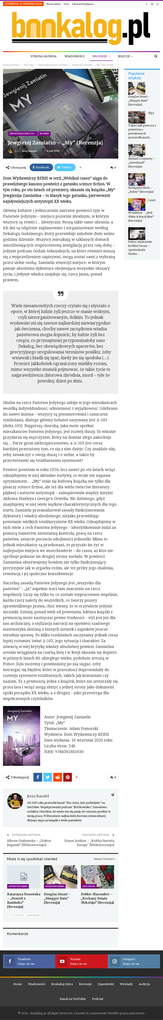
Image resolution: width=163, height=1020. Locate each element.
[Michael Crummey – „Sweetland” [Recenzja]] (136, 150)
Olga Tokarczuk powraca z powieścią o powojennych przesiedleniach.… (142, 125)
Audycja (144, 984)
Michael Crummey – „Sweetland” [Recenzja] (141, 162)
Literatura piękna (18, 886)
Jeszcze (124, 56)
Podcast (97, 999)
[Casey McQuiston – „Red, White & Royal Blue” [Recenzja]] (136, 204)
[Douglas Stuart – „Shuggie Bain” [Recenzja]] (60, 877)
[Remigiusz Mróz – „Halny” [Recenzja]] (136, 179)
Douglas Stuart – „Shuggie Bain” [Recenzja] (139, 100)
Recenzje (100, 56)
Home (17, 984)
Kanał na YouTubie (73, 999)
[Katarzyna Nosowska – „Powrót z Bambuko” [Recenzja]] (23, 877)
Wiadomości (74, 56)
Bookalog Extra (62, 984)
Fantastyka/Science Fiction (23, 133)
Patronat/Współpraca (82, 4)
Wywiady (126, 984)
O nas (66, 4)
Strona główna (43, 56)
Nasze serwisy (54, 4)
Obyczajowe (88, 886)
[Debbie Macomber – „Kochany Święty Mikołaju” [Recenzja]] (97, 877)
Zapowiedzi (106, 984)
